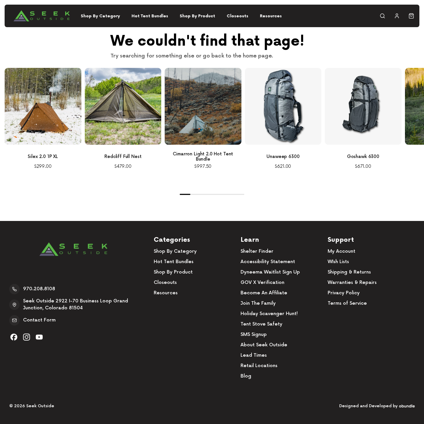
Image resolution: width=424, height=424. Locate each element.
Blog (246, 376)
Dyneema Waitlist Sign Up (270, 272)
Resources (271, 16)
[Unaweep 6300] (283, 106)
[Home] (41, 16)
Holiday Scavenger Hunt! (269, 314)
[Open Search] (382, 16)
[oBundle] (407, 406)
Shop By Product (197, 16)
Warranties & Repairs (352, 282)
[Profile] (397, 16)
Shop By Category (100, 16)
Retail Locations (259, 366)
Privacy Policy (344, 293)
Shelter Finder (257, 251)
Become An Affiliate (264, 293)
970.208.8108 (39, 289)
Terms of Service (347, 303)
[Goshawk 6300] (363, 106)
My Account (341, 251)
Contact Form (39, 320)
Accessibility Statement (268, 262)
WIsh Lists (338, 262)
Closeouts (237, 16)
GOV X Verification (262, 282)
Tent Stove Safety (261, 324)
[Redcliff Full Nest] (123, 106)
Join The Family (258, 303)
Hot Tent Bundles (150, 16)
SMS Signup (254, 334)
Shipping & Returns (349, 272)
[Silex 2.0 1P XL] (43, 106)
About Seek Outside (264, 345)
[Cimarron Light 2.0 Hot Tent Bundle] (203, 106)
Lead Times (254, 355)
